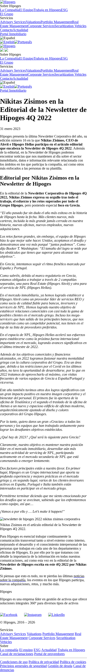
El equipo (26, 650)
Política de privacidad (44, 662)
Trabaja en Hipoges (47, 10)
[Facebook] (8, 613)
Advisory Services (13, 22)
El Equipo (26, 10)
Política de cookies (73, 662)
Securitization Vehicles (70, 26)
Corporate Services (41, 26)
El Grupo (6, 14)
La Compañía (9, 10)
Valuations (33, 22)
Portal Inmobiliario (13, 34)
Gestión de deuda (60, 666)
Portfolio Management (56, 22)
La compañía (9, 650)
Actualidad (20, 30)
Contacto (6, 30)
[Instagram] (32, 613)
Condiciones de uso (14, 662)
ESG (64, 10)
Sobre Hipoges (34, 8)
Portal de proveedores (49, 654)
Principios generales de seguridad (23, 666)
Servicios (43, 22)
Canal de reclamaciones (16, 654)
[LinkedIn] (56, 613)
